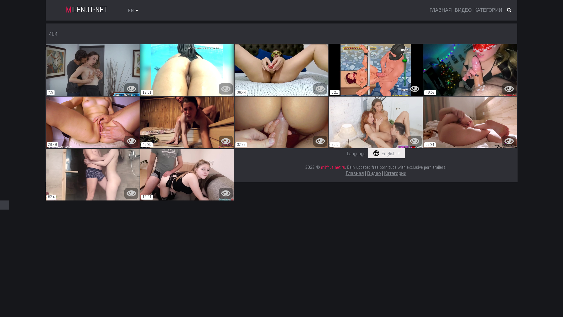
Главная (441, 10)
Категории (488, 10)
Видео (463, 10)
